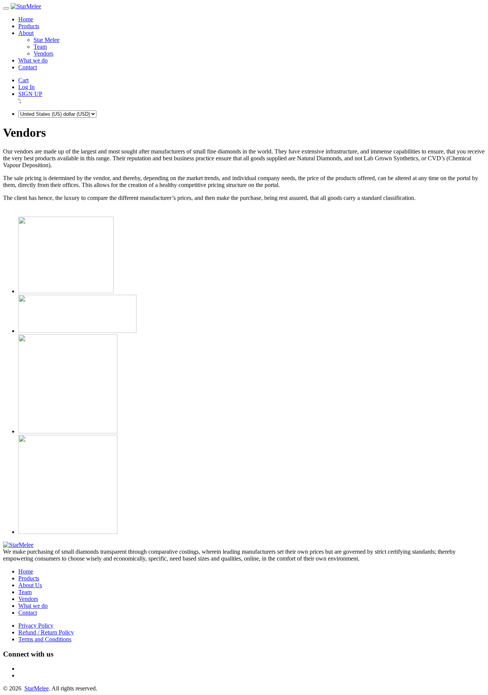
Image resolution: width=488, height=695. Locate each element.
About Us (30, 585)
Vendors (43, 53)
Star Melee (46, 40)
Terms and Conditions (44, 639)
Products (28, 26)
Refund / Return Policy (46, 632)
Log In (26, 87)
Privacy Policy (35, 625)
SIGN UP (30, 94)
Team (40, 46)
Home (25, 19)
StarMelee (36, 688)
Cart (23, 80)
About (26, 33)
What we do (33, 60)
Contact (27, 67)
